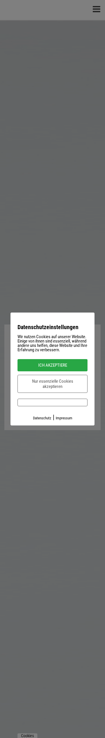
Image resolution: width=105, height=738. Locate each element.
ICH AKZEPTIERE (52, 365)
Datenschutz (42, 418)
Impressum (64, 418)
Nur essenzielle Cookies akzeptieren (52, 384)
